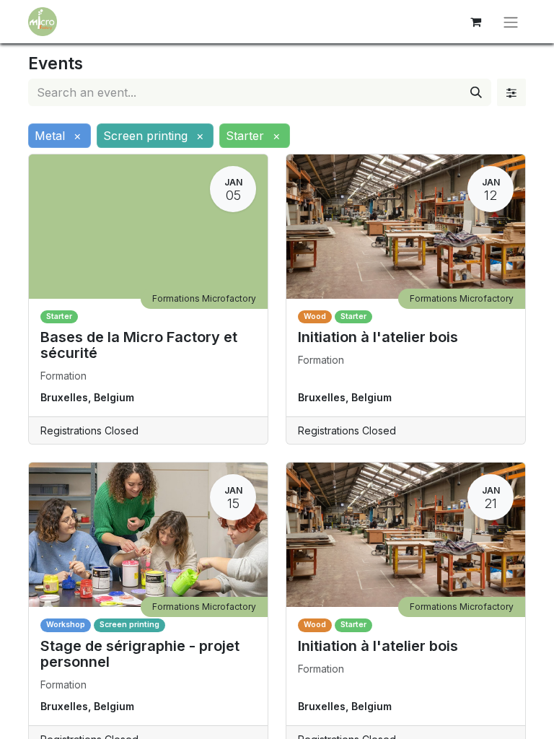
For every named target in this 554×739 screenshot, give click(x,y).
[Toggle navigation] (511, 22)
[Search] (476, 92)
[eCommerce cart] (475, 21)
